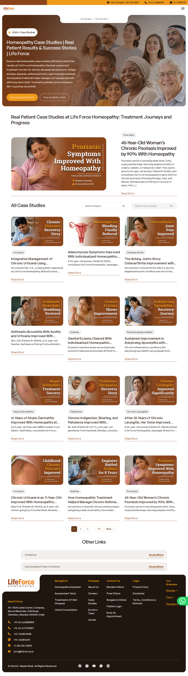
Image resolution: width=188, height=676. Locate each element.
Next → (110, 529)
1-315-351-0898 (132, 2)
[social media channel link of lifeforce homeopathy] (80, 666)
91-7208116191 (179, 2)
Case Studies (101, 19)
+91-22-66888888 (24, 622)
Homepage (86, 19)
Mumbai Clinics (115, 587)
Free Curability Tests (54, 97)
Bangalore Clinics (116, 599)
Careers (93, 593)
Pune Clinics (113, 593)
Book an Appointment (22, 97)
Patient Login (114, 606)
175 (99, 529)
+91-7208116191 (22, 639)
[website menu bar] (183, 8)
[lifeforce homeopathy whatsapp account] (182, 601)
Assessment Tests (65, 593)
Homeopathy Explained (68, 587)
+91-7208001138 (22, 634)
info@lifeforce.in (23, 651)
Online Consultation (66, 609)
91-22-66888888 (156, 2)
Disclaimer (139, 593)
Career (92, 619)
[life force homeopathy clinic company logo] (22, 585)
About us (93, 587)
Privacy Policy (140, 587)
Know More (156, 554)
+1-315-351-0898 (23, 645)
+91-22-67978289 (24, 628)
